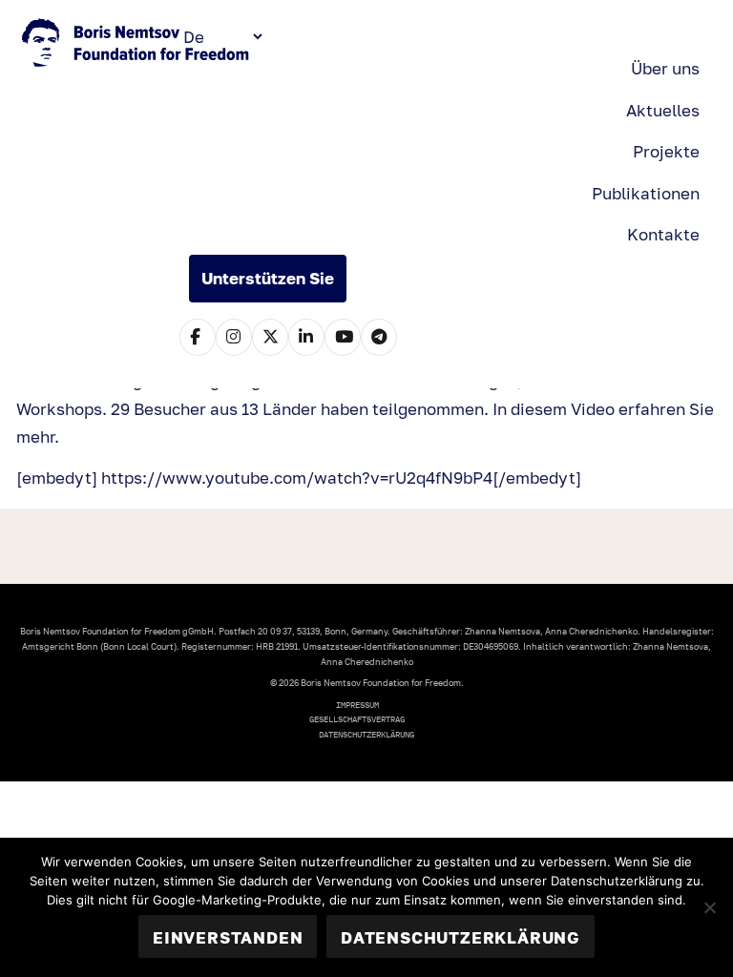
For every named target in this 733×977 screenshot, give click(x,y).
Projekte (666, 151)
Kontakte (663, 234)
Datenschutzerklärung (366, 734)
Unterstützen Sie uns (267, 285)
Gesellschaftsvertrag (357, 719)
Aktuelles (663, 110)
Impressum (357, 704)
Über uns (665, 68)
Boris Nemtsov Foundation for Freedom (137, 44)
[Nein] (709, 907)
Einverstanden (228, 937)
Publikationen (646, 193)
